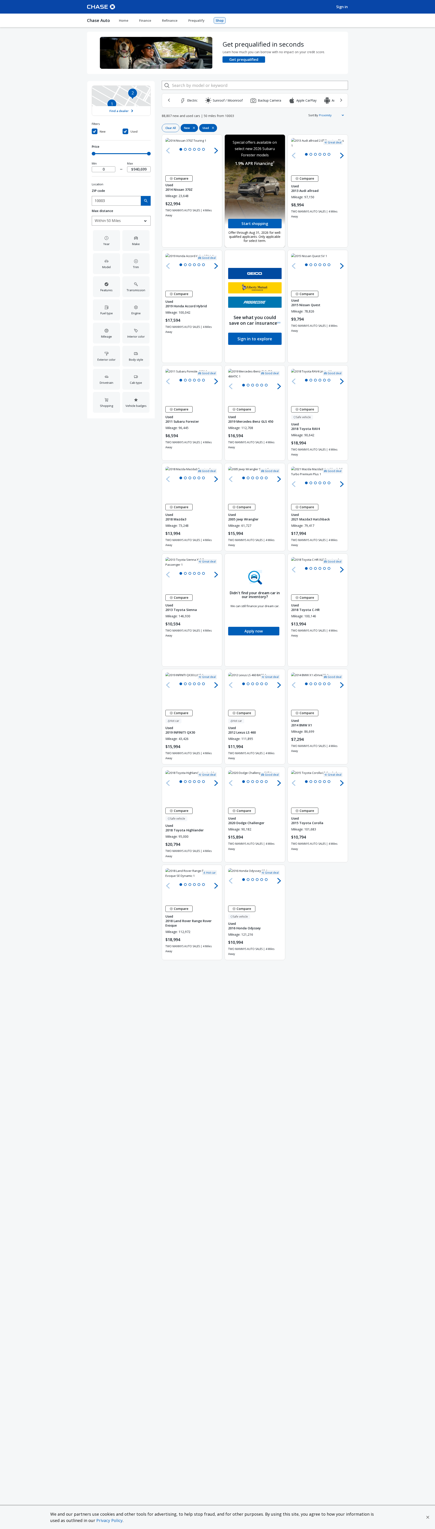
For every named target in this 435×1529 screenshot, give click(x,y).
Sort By (313, 115)
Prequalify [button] (196, 20)
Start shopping (255, 223)
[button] (428, 1517)
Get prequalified (243, 59)
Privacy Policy (109, 1520)
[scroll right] (341, 100)
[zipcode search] (146, 201)
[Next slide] (216, 150)
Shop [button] (220, 20)
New (103, 132)
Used (134, 132)
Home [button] (123, 20)
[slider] (93, 153)
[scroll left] (168, 100)
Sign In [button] (342, 6)
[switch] (106, 132)
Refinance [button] (169, 20)
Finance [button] (145, 20)
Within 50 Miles (108, 220)
